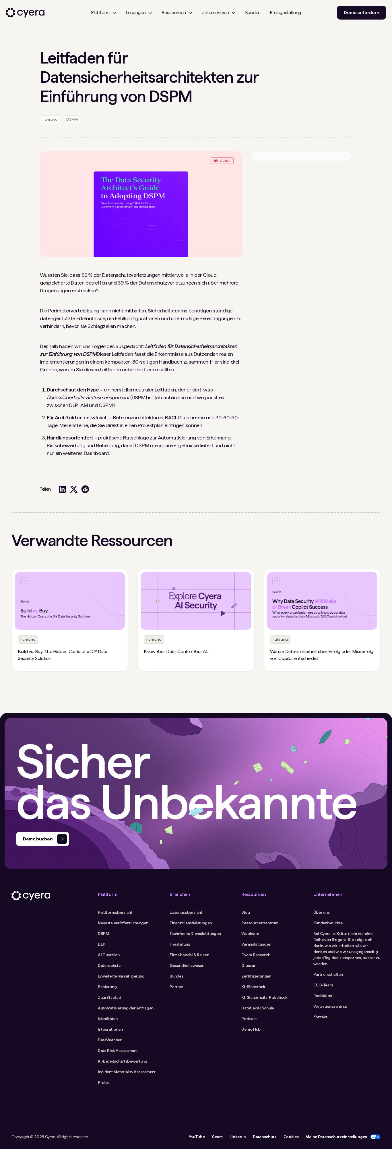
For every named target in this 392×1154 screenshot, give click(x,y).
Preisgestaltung (285, 12)
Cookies (291, 1136)
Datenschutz (264, 1136)
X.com (216, 1136)
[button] (103, 13)
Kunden (253, 12)
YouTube (197, 1136)
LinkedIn (238, 1136)
